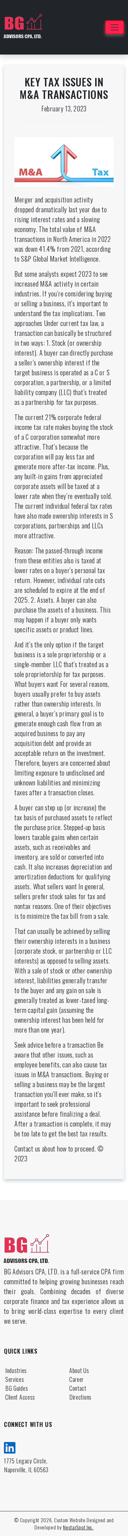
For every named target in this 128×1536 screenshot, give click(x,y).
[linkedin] (10, 1446)
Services (14, 1379)
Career (76, 1379)
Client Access (20, 1397)
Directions (80, 1397)
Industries (16, 1370)
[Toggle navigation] (114, 27)
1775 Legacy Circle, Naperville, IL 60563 (26, 1465)
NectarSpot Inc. (78, 1527)
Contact (77, 1388)
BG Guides (16, 1388)
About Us (79, 1370)
